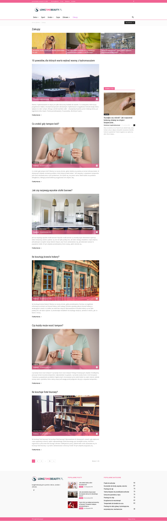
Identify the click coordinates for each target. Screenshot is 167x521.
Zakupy (75, 17)
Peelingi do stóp (109, 498)
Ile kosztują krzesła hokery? (45, 256)
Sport (43, 17)
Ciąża (58, 17)
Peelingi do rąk (108, 489)
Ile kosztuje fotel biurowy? (45, 392)
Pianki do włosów (109, 483)
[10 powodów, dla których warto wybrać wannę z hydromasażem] (65, 82)
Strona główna (54, 1)
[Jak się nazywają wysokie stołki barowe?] (65, 214)
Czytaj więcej (36, 115)
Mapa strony (131, 519)
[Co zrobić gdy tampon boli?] (65, 147)
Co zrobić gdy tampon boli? (45, 123)
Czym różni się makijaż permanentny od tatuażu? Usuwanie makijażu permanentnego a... (89, 504)
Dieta (35, 17)
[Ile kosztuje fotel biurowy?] (65, 415)
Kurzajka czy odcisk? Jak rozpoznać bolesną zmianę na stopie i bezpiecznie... (118, 120)
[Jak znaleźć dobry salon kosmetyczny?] (73, 485)
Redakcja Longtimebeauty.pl (41, 99)
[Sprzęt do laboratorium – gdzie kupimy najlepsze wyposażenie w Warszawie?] (118, 43)
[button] (132, 17)
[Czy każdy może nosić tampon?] (65, 349)
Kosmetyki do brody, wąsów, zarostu (115, 486)
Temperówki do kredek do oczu (113, 503)
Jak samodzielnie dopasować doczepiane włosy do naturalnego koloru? (88, 494)
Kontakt (73, 1)
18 (49, 461)
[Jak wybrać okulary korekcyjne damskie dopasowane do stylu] (49, 43)
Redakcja (36, 165)
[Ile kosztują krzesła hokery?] (65, 280)
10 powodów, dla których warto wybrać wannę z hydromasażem (63, 60)
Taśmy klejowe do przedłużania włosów (116, 492)
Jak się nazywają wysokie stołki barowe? (52, 190)
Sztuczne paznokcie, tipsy (112, 495)
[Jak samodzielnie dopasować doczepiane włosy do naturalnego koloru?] (73, 494)
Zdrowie (65, 17)
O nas (61, 1)
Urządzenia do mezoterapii (112, 500)
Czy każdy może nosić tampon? (47, 325)
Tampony (35, 162)
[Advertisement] (100, 9)
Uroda (50, 17)
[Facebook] (133, 1)
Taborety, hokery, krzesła (39, 229)
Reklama (67, 1)
